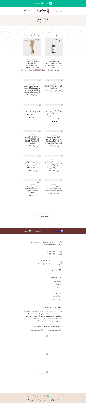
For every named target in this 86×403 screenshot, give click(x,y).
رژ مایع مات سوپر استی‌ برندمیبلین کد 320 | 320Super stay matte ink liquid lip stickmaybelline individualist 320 (54, 115)
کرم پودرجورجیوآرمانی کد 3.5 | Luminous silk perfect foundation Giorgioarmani (32, 113)
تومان (25, 11)
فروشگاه (39, 22)
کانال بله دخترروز (41, 3)
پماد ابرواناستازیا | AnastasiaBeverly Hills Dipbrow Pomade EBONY (53, 189)
